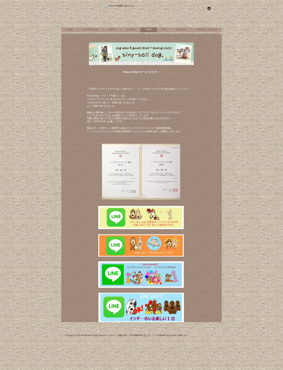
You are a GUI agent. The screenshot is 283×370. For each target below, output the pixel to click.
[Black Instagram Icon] (209, 9)
